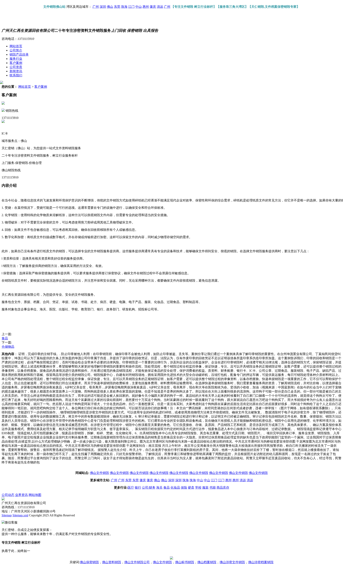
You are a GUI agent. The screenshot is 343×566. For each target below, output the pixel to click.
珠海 (124, 6)
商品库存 (223, 487)
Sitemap (7, 515)
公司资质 (16, 67)
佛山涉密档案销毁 (261, 562)
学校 (198, 487)
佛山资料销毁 (111, 562)
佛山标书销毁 (184, 562)
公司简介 (16, 50)
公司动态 (8, 495)
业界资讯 (21, 495)
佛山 (110, 6)
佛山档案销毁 (206, 562)
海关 (159, 487)
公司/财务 (148, 487)
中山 (138, 6)
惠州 (146, 6)
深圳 (103, 6)
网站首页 (16, 46)
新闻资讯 (16, 71)
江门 (131, 6)
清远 (160, 6)
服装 (205, 487)
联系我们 (16, 75)
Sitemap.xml (20, 515)
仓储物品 (8, 346)
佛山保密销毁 (89, 562)
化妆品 (175, 487)
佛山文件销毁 (99, 473)
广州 (95, 6)
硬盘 (191, 487)
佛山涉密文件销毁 (232, 562)
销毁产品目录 (19, 54)
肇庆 (153, 6)
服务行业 (16, 58)
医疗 (131, 487)
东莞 (117, 6)
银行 (138, 487)
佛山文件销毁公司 (137, 562)
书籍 (212, 487)
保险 (184, 487)
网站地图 (35, 495)
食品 (5, 338)
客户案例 (16, 62)
